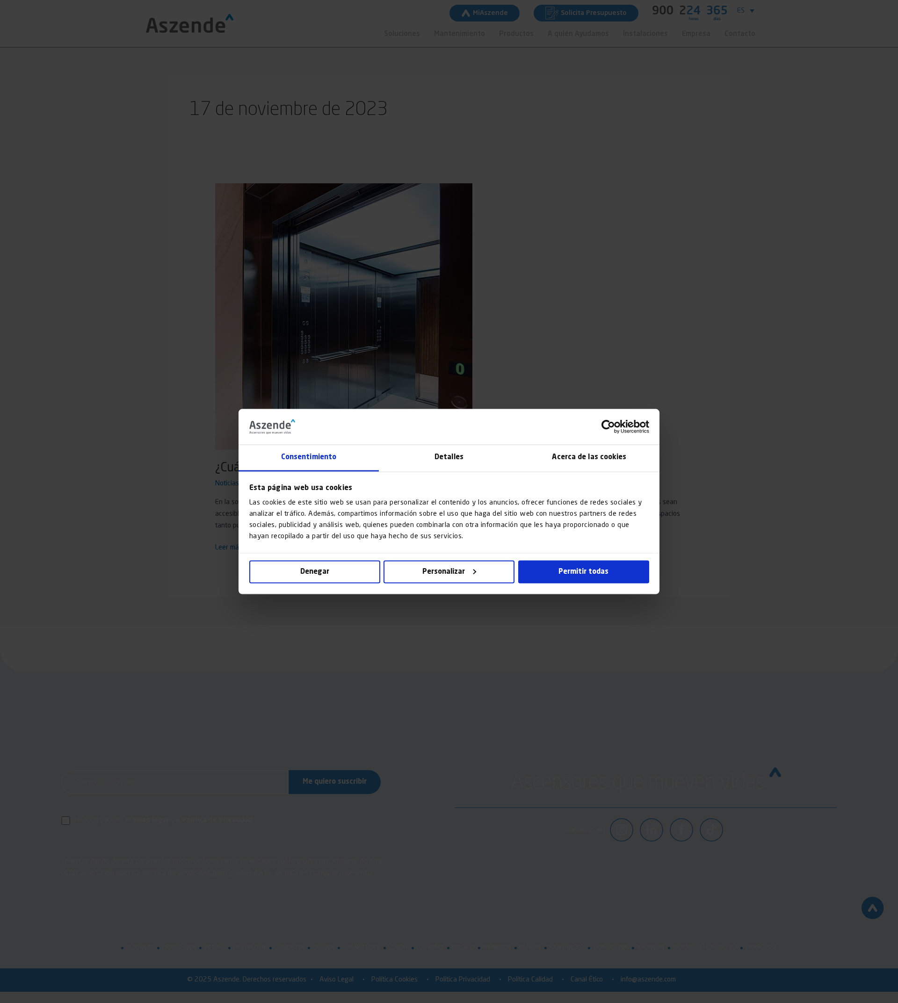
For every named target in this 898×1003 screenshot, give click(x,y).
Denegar (314, 571)
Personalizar (443, 571)
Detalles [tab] (449, 457)
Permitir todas (583, 571)
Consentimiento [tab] (308, 457)
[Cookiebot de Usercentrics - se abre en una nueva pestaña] (608, 426)
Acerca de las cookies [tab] (589, 457)
